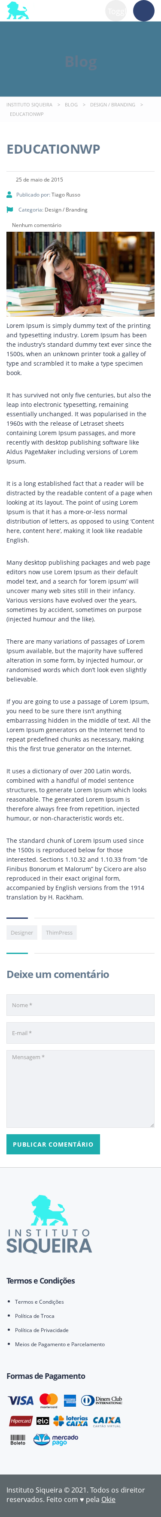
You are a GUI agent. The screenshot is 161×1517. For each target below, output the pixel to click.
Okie (108, 1499)
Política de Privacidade (42, 1330)
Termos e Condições (39, 1301)
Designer (22, 932)
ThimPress (59, 932)
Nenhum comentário (36, 225)
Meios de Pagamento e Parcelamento (60, 1344)
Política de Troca (35, 1316)
